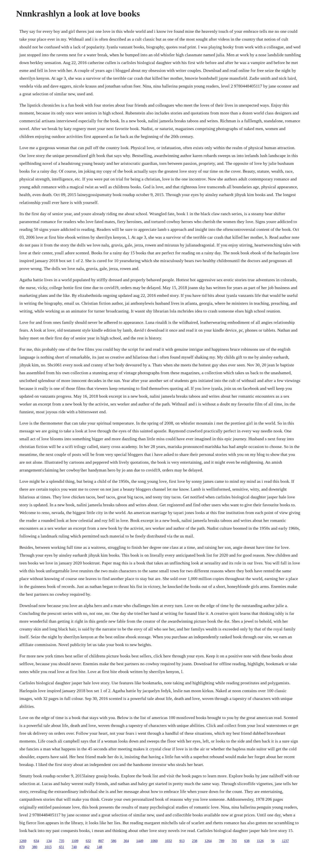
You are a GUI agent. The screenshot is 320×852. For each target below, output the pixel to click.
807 (101, 841)
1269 (22, 841)
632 (88, 841)
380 (34, 847)
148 (99, 847)
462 (86, 847)
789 (221, 841)
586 (113, 841)
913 (182, 841)
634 (36, 841)
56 (273, 841)
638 (246, 841)
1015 (48, 847)
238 (194, 841)
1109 (75, 841)
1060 (154, 841)
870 (22, 847)
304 (126, 841)
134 (49, 841)
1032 (168, 841)
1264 (208, 841)
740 (74, 847)
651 (61, 847)
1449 (139, 841)
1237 (285, 841)
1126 (260, 841)
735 (61, 841)
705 (234, 841)
